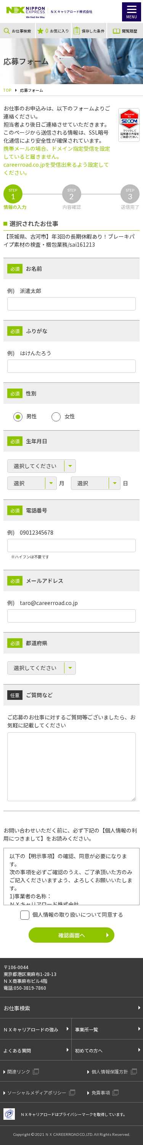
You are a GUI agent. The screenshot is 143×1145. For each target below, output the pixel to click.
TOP (7, 90)
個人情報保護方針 (110, 1071)
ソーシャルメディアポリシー (37, 1092)
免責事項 (101, 1092)
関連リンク (19, 1071)
